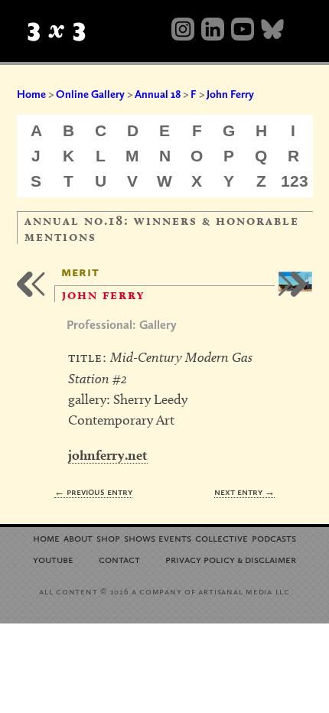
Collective (221, 537)
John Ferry (230, 94)
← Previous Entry (93, 491)
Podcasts (274, 537)
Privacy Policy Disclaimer (230, 558)
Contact (119, 558)
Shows (139, 537)
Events (174, 537)
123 (294, 181)
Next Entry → (244, 491)
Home (31, 94)
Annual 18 (158, 94)
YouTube (53, 558)
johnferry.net (108, 455)
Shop (108, 537)
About (78, 537)
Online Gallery (90, 94)
